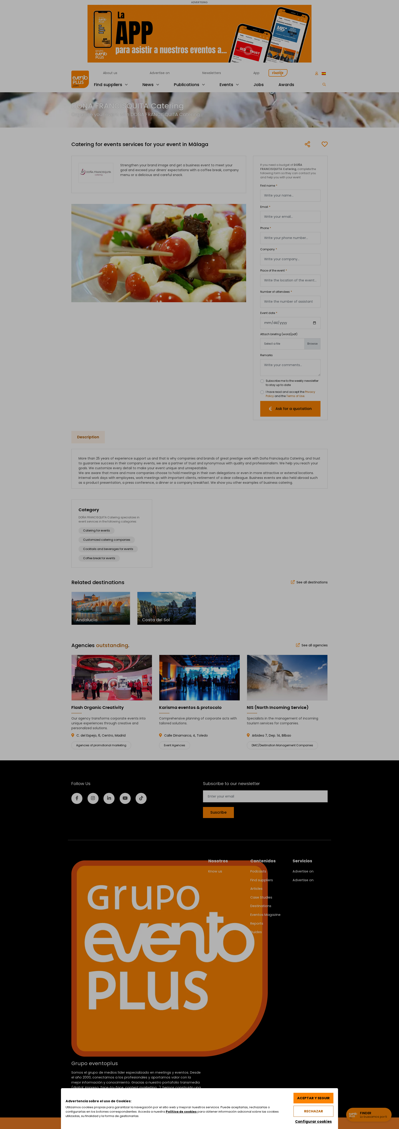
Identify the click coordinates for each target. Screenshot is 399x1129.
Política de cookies (181, 1112)
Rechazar (313, 1111)
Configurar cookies (313, 1121)
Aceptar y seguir (313, 1098)
